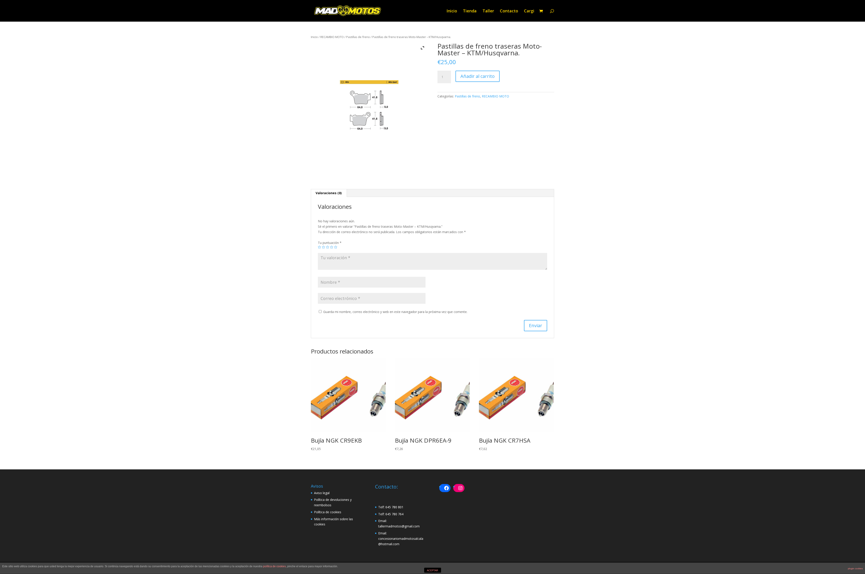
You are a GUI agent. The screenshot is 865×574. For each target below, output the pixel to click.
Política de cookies (327, 512)
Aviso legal (322, 493)
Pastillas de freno (358, 37)
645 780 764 (394, 514)
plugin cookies (855, 568)
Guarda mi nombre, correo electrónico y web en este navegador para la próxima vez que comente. (395, 312)
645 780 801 (394, 507)
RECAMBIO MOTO (332, 37)
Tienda (470, 11)
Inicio (451, 11)
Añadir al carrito (477, 76)
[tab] (329, 193)
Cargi (529, 11)
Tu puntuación (329, 243)
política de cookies (274, 566)
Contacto (509, 11)
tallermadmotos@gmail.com (399, 526)
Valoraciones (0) (329, 193)
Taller (488, 11)
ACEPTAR (432, 570)
